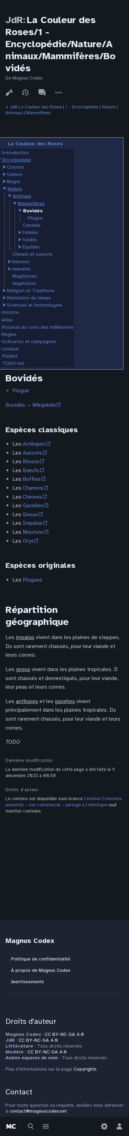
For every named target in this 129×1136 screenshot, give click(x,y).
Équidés (31, 247)
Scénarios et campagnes (29, 341)
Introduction (15, 153)
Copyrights (85, 1069)
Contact (19, 1091)
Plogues (32, 579)
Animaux (14, 113)
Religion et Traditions (31, 291)
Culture (14, 174)
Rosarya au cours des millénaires (38, 327)
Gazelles (33, 505)
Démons (21, 262)
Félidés (30, 232)
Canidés (32, 225)
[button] (4, 167)
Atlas (7, 320)
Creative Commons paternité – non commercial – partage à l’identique (64, 802)
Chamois (33, 488)
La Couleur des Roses (35, 144)
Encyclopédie (16, 160)
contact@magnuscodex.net (38, 1111)
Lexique (10, 349)
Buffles (32, 479)
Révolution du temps (29, 298)
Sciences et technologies (34, 305)
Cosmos (15, 167)
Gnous (30, 514)
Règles (9, 334)
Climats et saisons (32, 254)
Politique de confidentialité (40, 959)
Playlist (10, 356)
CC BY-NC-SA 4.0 (64, 1034)
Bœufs (31, 470)
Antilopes (34, 443)
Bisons (31, 461)
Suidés (29, 240)
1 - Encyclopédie (81, 107)
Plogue (35, 218)
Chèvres (32, 496)
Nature (108, 107)
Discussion (42, 92)
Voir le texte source (9, 92)
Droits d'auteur (31, 1021)
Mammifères (38, 113)
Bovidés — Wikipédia (31, 405)
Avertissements (27, 982)
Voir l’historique (25, 92)
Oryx (28, 541)
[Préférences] (104, 1126)
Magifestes (24, 276)
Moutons (33, 532)
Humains (21, 269)
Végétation (24, 283)
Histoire (10, 312)
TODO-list (13, 363)
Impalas (32, 523)
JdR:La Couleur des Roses (36, 107)
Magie (13, 181)
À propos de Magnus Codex (40, 970)
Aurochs (32, 452)
